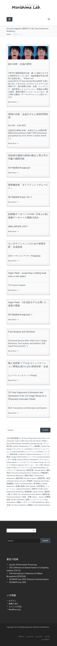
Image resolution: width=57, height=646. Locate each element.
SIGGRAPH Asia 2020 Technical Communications (29, 579)
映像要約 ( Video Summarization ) (20, 483)
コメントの (15, 606)
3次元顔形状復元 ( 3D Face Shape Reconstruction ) (27, 438)
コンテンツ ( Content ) (35, 451)
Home (9, 34)
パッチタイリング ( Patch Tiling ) (31, 462)
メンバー (39, 636)
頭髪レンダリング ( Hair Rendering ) (31, 502)
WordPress (45, 627)
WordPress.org (14, 609)
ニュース (29, 636)
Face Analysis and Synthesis (21, 331)
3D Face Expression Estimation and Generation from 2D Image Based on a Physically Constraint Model (27, 395)
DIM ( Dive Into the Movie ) (31, 441)
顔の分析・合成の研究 (20, 64)
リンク (47, 636)
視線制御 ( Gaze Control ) (34, 491)
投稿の (13, 603)
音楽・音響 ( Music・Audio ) (34, 497)
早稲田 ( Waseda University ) (38, 481)
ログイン (12, 600)
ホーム (21, 636)
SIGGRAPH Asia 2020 (17, 582)
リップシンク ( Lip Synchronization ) (32, 467)
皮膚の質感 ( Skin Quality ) (26, 486)
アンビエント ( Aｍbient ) (23, 449)
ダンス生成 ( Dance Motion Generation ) (23, 459)
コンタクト (46, 639)
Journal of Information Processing (23, 564)
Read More (12, 102)
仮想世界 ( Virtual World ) (36, 470)
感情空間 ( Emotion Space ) (26, 478)
